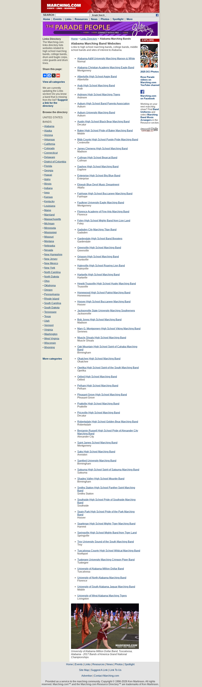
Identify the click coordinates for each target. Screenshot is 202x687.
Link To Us (115, 670)
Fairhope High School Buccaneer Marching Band (104, 193)
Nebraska (49, 245)
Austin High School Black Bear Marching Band (103, 121)
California (49, 144)
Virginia (48, 329)
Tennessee (50, 312)
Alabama (49, 126)
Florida (48, 166)
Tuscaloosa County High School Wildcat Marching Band (108, 550)
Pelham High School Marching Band (97, 385)
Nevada (48, 250)
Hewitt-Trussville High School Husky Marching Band (106, 283)
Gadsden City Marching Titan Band (96, 229)
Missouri (49, 236)
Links (87, 664)
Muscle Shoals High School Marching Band (101, 337)
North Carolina (52, 272)
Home (74, 38)
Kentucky (49, 201)
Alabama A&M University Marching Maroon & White (106, 58)
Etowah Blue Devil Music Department (98, 184)
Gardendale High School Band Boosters (99, 238)
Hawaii (48, 175)
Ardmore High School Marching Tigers (98, 94)
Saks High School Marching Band (96, 451)
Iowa (47, 192)
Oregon (48, 290)
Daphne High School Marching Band (98, 166)
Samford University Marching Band (96, 460)
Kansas (48, 197)
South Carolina (52, 303)
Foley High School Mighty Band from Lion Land (103, 220)
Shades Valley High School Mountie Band (100, 478)
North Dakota (51, 276)
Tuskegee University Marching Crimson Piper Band (106, 559)
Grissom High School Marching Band (98, 256)
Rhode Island (51, 298)
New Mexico (51, 263)
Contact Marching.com (106, 675)
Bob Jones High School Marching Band (99, 319)
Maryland (49, 214)
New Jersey (50, 259)
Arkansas (49, 139)
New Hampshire (53, 254)
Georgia (48, 170)
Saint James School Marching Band (97, 442)
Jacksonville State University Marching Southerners (106, 310)
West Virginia (51, 338)
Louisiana (49, 206)
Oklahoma (50, 285)
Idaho (47, 179)
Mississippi (50, 232)
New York (49, 267)
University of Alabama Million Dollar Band (100, 568)
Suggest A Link (99, 670)
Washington (50, 334)
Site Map (84, 670)
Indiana (48, 188)
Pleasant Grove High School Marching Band (102, 394)
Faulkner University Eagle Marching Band (100, 202)
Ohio (47, 281)
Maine (47, 210)
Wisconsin (50, 343)
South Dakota (51, 307)
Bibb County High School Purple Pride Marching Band (107, 139)
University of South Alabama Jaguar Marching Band (106, 586)
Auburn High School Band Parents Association (103, 103)
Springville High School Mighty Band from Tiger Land (107, 532)
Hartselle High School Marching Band (98, 274)
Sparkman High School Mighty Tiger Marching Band (106, 523)
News (109, 664)
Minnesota (50, 228)
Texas (47, 316)
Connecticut (51, 152)
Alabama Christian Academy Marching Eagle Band (105, 67)
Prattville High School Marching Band (98, 403)
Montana (49, 241)
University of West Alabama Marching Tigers (102, 595)
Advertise (86, 675)
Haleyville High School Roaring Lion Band (101, 265)
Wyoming (49, 347)
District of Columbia (55, 161)
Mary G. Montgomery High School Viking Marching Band (108, 328)
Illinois (47, 183)
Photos (119, 664)
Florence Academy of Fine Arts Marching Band (103, 211)
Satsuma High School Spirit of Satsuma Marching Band (108, 469)
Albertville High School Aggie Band (97, 76)
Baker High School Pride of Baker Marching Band (105, 130)
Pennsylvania (51, 294)
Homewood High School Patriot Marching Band (103, 292)
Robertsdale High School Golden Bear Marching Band (107, 421)
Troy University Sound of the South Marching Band (105, 541)
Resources (98, 664)
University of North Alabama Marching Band (101, 577)
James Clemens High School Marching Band (102, 148)
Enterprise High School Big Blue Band (98, 175)
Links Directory (88, 38)
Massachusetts (52, 219)
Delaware (49, 157)
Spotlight (129, 664)
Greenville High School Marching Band (99, 247)
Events (79, 664)
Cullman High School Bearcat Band (97, 157)
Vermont (48, 325)
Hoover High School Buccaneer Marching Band (104, 301)
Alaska (48, 130)
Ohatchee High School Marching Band (98, 358)
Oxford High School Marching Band (97, 376)
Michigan (49, 223)
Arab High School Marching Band (96, 85)
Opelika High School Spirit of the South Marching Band (108, 367)
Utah (47, 320)
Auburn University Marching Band (96, 112)
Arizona (48, 135)
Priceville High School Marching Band (98, 412)
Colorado (49, 148)
